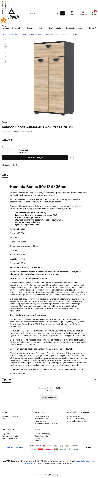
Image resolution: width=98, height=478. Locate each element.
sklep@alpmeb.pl (83, 461)
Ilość (3, 147)
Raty (3, 419)
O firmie (38, 441)
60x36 (39, 35)
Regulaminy (6, 434)
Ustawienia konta (41, 419)
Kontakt (37, 438)
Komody (24, 35)
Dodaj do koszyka (35, 157)
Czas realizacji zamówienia (77, 421)
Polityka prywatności (10, 436)
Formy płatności (73, 416)
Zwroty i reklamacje (9, 438)
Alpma (4, 122)
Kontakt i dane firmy (42, 434)
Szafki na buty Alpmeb (10, 35)
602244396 (30, 463)
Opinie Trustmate (41, 436)
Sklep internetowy (46, 475)
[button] (62, 13)
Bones (31, 35)
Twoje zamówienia (42, 416)
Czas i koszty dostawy (76, 419)
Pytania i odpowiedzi (10, 416)
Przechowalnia (40, 421)
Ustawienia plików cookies (45, 423)
